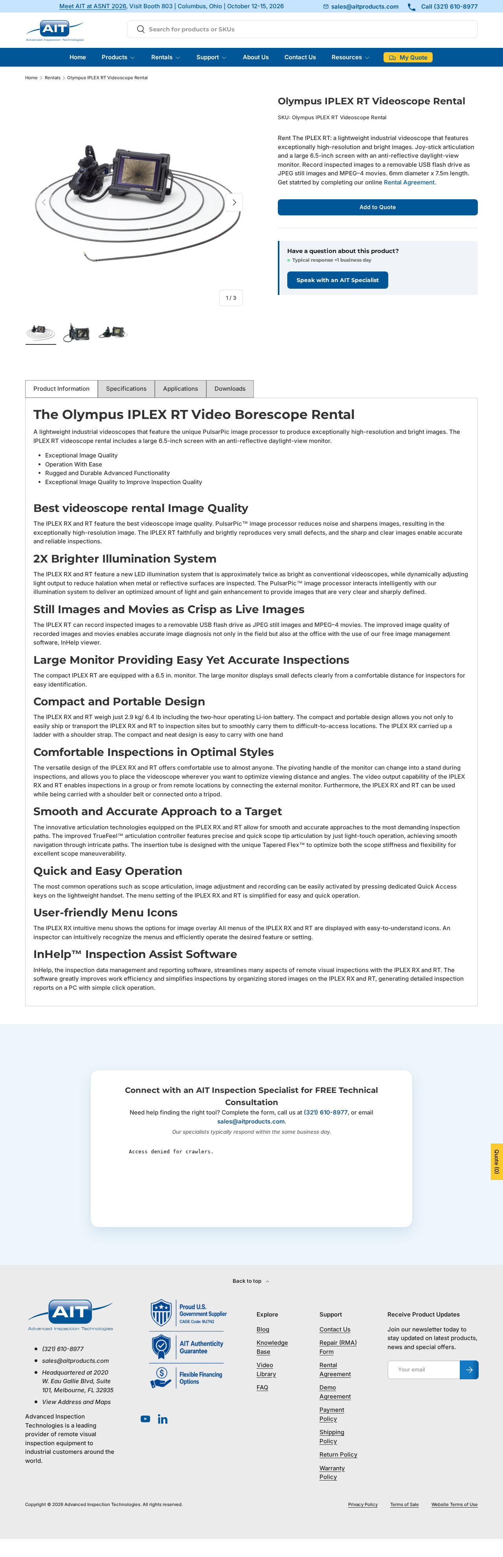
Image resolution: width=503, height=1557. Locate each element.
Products (114, 57)
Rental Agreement (409, 182)
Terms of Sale (404, 1504)
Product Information (61, 388)
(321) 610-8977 (326, 1112)
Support (207, 57)
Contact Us (300, 57)
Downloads (230, 388)
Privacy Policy (363, 1504)
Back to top (248, 1281)
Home (78, 57)
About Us (256, 57)
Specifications (126, 388)
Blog (263, 1329)
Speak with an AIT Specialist (338, 280)
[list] (139, 202)
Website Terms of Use (454, 1504)
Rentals (162, 57)
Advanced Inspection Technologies (102, 1504)
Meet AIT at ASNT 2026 (92, 6)
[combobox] (302, 29)
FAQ (262, 1387)
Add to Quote (378, 207)
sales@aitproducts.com (251, 1121)
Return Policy (338, 1454)
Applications (180, 388)
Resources (347, 57)
